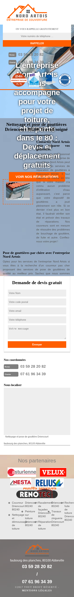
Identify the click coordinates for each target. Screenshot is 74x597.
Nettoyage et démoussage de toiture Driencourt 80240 (22, 515)
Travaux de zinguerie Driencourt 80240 (54, 518)
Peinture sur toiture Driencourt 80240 (28, 518)
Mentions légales (37, 590)
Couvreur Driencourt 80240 (15, 506)
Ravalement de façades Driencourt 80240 (41, 509)
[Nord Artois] (27, 12)
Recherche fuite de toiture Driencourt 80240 (68, 511)
